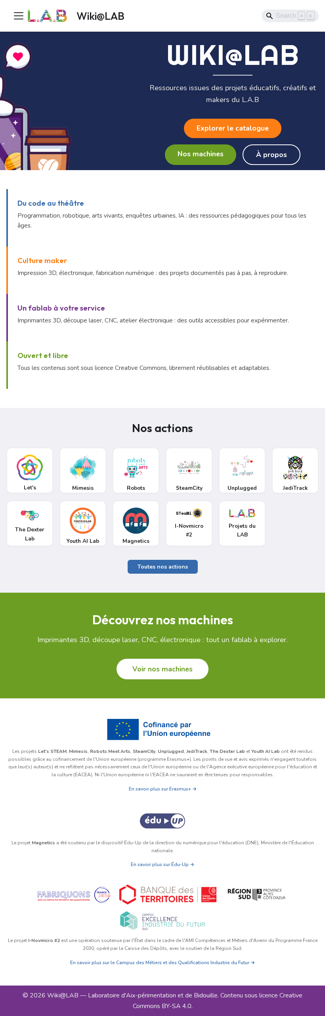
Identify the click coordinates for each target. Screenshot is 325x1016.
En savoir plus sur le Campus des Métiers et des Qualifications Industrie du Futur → (162, 962)
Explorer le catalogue (233, 128)
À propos (271, 154)
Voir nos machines (162, 669)
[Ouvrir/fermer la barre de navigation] (19, 16)
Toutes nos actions (163, 567)
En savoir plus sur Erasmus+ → (163, 789)
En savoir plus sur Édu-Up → (162, 864)
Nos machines (201, 154)
